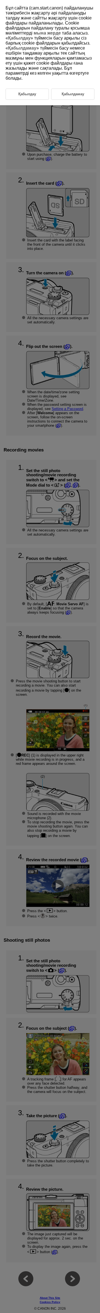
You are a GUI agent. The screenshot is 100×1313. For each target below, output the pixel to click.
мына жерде (47, 33)
